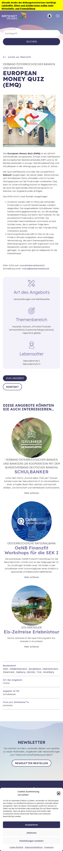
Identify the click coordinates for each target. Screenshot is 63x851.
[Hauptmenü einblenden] (57, 16)
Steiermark (9, 672)
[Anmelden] (49, 16)
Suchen (31, 41)
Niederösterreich (19, 668)
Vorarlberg (48, 672)
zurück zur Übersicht (19, 57)
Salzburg (21, 672)
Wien (6, 668)
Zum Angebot (15, 378)
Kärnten (31, 672)
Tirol (39, 672)
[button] (58, 793)
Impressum (49, 847)
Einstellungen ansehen (31, 840)
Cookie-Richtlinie (16, 847)
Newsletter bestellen (31, 763)
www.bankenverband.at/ (32, 265)
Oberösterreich (50, 668)
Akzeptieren (31, 824)
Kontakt (12, 386)
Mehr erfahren (31, 493)
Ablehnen (32, 832)
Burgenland (35, 668)
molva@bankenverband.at (35, 268)
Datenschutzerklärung (34, 847)
